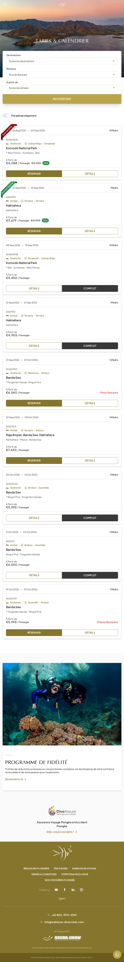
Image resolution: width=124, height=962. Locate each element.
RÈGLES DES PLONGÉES (36, 868)
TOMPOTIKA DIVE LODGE (74, 874)
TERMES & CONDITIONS (44, 874)
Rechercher (62, 99)
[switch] (19, 115)
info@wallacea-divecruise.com (64, 922)
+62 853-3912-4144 (64, 915)
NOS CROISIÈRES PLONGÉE (60, 880)
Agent (62, 898)
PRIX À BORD (61, 868)
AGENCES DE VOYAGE (84, 868)
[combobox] (62, 61)
